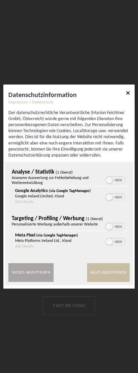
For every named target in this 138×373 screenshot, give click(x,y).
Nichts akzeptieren (31, 273)
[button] (109, 180)
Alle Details (24, 202)
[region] (69, 210)
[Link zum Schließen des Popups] (128, 93)
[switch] (115, 180)
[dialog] (69, 186)
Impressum (18, 102)
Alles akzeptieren (108, 273)
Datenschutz (43, 102)
